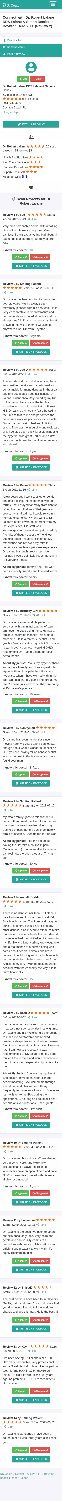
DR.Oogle (6, 1473)
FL (40, 1473)
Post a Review (33, 124)
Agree (22, 257)
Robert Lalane (19, 1477)
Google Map (10, 112)
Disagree (41, 257)
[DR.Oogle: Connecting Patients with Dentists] (11, 4)
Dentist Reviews (25, 1473)
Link (34, 219)
